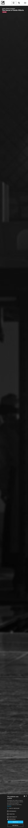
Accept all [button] (15, 822)
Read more (9, 806)
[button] (15, 819)
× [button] (26, 796)
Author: (4, 8)
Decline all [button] (15, 825)
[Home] (5, 3)
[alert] (14, 811)
